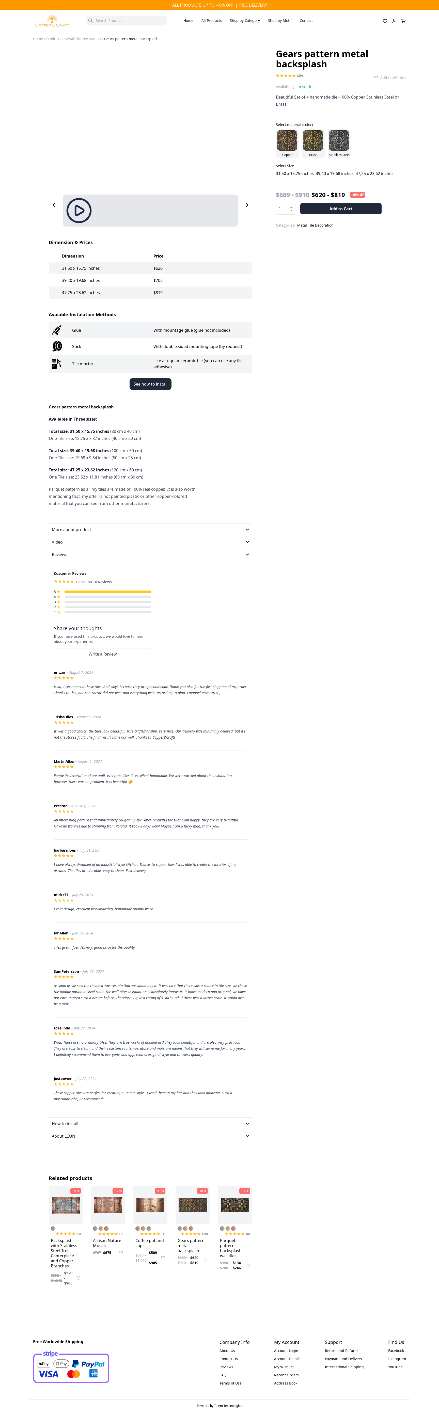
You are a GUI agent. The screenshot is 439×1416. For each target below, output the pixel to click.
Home (188, 20)
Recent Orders (286, 1375)
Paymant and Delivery (343, 1358)
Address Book (285, 1383)
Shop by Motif (280, 20)
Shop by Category (245, 20)
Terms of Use (231, 1383)
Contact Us (229, 1358)
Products (53, 38)
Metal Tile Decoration (83, 38)
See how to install (150, 384)
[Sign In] (394, 21)
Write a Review (103, 654)
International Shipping (344, 1366)
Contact (306, 20)
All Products (211, 20)
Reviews (226, 1366)
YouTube (395, 1366)
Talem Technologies (228, 1406)
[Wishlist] (385, 21)
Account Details (287, 1358)
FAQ (223, 1375)
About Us (227, 1350)
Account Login (286, 1350)
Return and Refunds (342, 1350)
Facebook (396, 1350)
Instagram (397, 1358)
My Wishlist (284, 1366)
